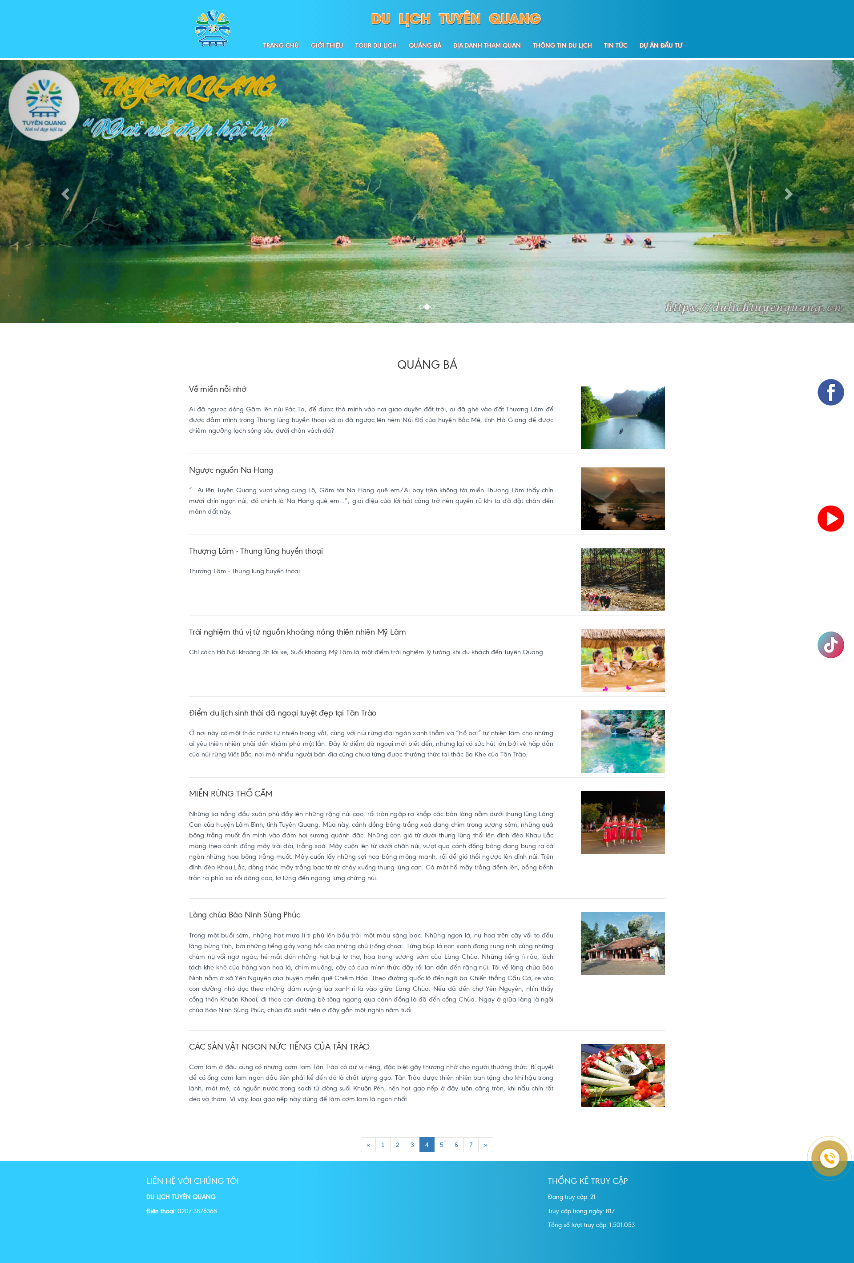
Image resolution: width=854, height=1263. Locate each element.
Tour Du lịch (376, 45)
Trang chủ (281, 45)
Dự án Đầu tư (661, 45)
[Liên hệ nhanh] (818, 1125)
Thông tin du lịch (562, 45)
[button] (64, 191)
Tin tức (616, 45)
